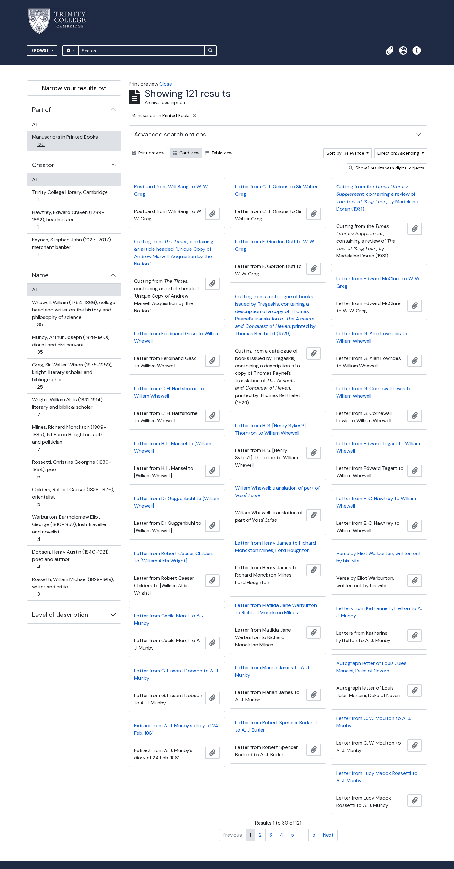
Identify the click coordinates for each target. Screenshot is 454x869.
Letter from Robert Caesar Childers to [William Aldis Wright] (174, 557)
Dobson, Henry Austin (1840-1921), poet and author (71, 559)
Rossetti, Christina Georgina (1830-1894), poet (71, 469)
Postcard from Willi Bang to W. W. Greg (171, 190)
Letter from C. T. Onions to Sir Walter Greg (276, 190)
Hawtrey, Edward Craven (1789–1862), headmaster (68, 219)
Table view (221, 153)
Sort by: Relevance (345, 153)
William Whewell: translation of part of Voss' (277, 492)
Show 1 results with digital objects (389, 168)
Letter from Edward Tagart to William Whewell (378, 447)
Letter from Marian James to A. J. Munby (272, 671)
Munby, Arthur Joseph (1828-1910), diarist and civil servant (70, 344)
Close (165, 84)
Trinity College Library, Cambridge (70, 196)
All (34, 124)
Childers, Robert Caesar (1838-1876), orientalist (73, 497)
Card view (189, 153)
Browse (40, 50)
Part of (41, 110)
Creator (43, 165)
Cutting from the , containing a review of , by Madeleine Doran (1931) (377, 197)
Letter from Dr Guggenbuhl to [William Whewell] (176, 502)
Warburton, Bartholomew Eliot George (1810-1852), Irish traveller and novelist (69, 527)
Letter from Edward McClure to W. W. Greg (378, 282)
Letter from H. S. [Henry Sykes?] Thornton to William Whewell (270, 429)
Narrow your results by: (74, 88)
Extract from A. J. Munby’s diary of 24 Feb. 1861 (176, 729)
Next (328, 835)
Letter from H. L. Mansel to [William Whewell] (172, 447)
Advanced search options (170, 134)
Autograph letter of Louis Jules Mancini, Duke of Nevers (371, 667)
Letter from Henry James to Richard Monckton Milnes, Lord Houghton (275, 547)
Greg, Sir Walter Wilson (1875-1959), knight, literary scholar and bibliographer (72, 375)
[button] (389, 50)
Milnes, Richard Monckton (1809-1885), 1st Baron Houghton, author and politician (70, 438)
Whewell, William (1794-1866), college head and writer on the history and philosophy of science (73, 313)
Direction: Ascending (398, 153)
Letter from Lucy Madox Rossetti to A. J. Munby (377, 777)
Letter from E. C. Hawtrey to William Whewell (376, 502)
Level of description (60, 615)
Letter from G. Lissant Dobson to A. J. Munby (176, 674)
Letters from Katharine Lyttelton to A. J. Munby (379, 612)
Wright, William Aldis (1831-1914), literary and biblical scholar (67, 407)
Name (40, 275)
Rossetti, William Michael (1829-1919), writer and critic (73, 586)
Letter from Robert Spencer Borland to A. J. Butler (276, 726)
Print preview (151, 153)
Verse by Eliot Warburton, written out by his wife (378, 557)
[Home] (60, 21)
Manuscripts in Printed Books (65, 140)
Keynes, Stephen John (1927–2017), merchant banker (72, 247)
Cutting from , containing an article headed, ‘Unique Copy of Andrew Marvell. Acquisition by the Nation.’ (173, 252)
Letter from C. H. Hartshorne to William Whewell (169, 392)
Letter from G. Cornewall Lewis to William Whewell (374, 392)
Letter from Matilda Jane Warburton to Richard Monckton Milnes (276, 609)
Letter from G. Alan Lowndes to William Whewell (371, 337)
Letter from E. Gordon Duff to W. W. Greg (275, 245)
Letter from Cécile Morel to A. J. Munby (169, 619)
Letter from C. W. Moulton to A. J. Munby (373, 722)
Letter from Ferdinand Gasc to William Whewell (177, 337)
